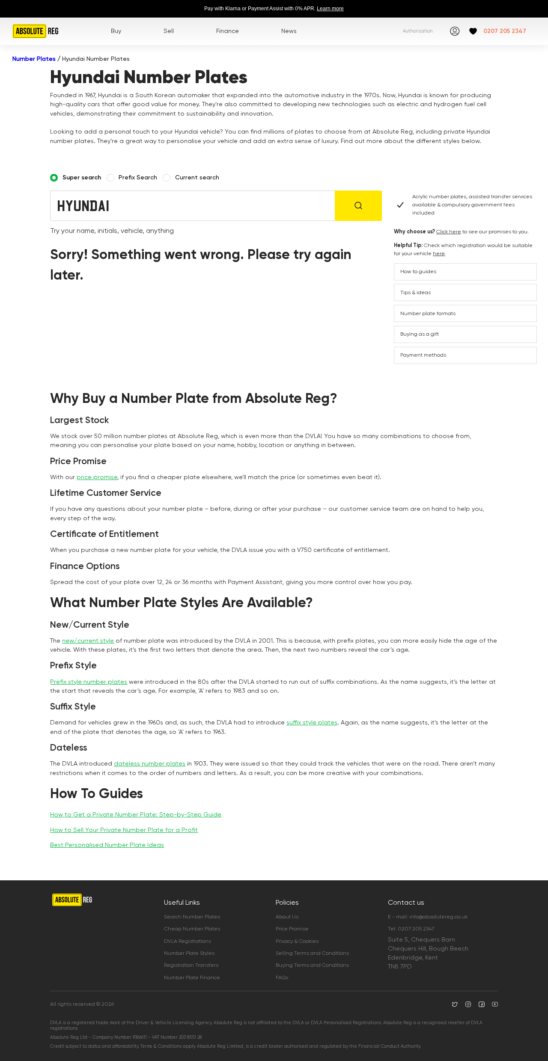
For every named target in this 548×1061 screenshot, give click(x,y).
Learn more (330, 9)
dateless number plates (149, 763)
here (439, 253)
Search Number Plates (192, 917)
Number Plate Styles (189, 953)
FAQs (282, 978)
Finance (227, 30)
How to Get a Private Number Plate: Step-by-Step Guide (135, 814)
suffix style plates (311, 722)
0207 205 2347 (504, 31)
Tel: (411, 929)
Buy (116, 30)
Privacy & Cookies (297, 941)
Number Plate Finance (192, 978)
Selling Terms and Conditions (312, 953)
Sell (169, 30)
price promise (97, 477)
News (289, 30)
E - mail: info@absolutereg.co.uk (428, 917)
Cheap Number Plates (192, 929)
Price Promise (292, 929)
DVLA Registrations (187, 941)
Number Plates (34, 59)
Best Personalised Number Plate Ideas (107, 844)
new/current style (88, 640)
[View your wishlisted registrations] (473, 31)
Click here (448, 232)
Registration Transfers (191, 965)
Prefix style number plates (88, 681)
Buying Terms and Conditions (312, 965)
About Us (287, 917)
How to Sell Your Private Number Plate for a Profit (124, 829)
